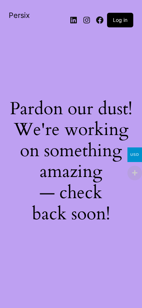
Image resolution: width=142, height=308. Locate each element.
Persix (19, 15)
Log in (120, 20)
